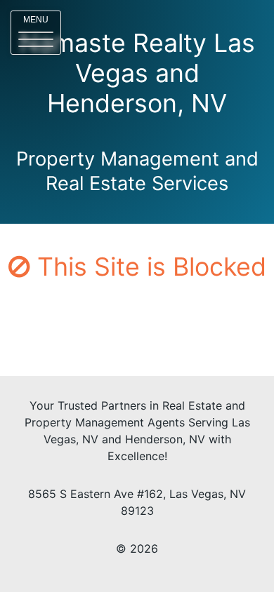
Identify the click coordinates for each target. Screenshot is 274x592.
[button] (36, 33)
